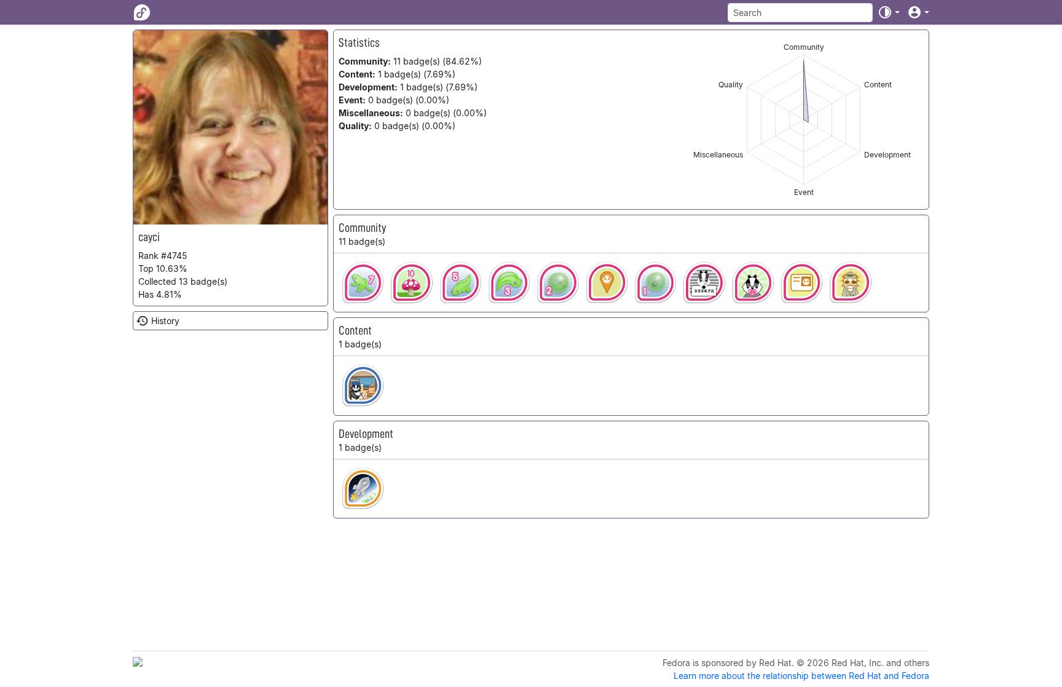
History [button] (165, 321)
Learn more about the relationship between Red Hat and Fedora (801, 675)
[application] (803, 119)
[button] (889, 12)
